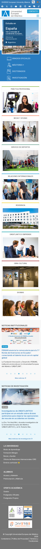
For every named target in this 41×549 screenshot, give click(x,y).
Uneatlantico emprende (20, 234)
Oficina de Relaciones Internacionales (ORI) (20, 459)
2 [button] (11, 374)
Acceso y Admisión (11, 475)
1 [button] (7, 374)
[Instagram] (11, 6)
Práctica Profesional (20, 89)
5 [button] (23, 374)
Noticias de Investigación (15, 386)
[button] (38, 2)
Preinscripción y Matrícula (13, 479)
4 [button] (19, 374)
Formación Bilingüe (11, 453)
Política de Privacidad (20, 539)
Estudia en (11, 23)
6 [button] (27, 374)
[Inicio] (12, 13)
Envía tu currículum (10, 463)
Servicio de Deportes (20, 147)
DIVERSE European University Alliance (16, 2)
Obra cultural (20, 263)
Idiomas (20, 292)
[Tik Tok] (39, 6)
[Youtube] (16, 6)
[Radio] (30, 6)
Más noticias (20, 378)
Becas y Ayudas (20, 118)
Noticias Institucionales (14, 325)
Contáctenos (6, 539)
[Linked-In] (20, 6)
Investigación (19, 78)
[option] (20, 348)
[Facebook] (2, 6)
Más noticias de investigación (20, 439)
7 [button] (31, 374)
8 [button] (35, 374)
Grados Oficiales (21, 58)
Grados (6, 491)
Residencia (20, 205)
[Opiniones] (34, 6)
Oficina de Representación (11, 38)
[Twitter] (7, 6)
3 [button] (15, 374)
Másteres (17, 65)
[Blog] (25, 6)
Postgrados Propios (11, 498)
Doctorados (18, 71)
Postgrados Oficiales (11, 495)
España (11, 28)
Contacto (33, 11)
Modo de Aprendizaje (12, 449)
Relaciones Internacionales (20, 176)
